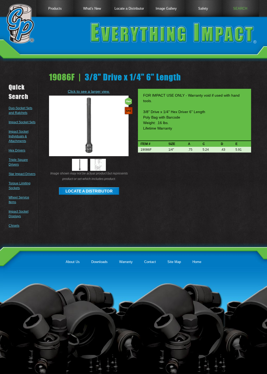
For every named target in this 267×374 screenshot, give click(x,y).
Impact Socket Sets (22, 122)
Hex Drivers (17, 150)
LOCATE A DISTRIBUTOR (89, 191)
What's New (92, 8)
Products (55, 8)
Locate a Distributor (129, 8)
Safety (203, 8)
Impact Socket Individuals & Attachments (18, 136)
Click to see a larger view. (89, 91)
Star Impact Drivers (22, 174)
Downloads (99, 262)
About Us (73, 262)
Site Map (174, 262)
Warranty (126, 262)
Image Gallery (166, 8)
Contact (150, 262)
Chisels (14, 225)
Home (196, 262)
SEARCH (240, 8)
